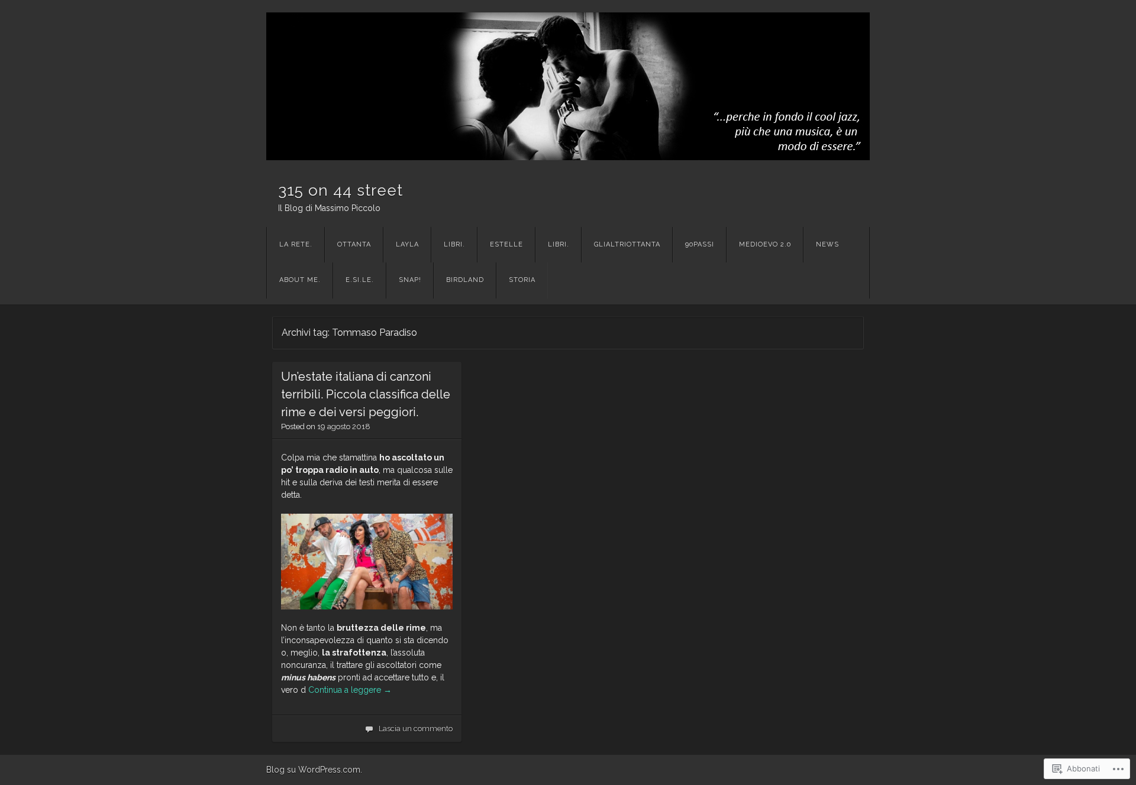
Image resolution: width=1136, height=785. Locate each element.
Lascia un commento (416, 728)
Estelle (506, 244)
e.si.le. (360, 280)
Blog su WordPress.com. (314, 769)
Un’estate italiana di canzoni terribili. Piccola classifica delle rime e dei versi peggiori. (365, 394)
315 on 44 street (340, 190)
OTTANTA (354, 244)
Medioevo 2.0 (765, 244)
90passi (699, 244)
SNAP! (410, 280)
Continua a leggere (350, 690)
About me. (300, 280)
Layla (407, 244)
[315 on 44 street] (568, 86)
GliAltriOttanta (627, 244)
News (827, 244)
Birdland (465, 280)
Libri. (454, 244)
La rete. (295, 244)
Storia (522, 280)
